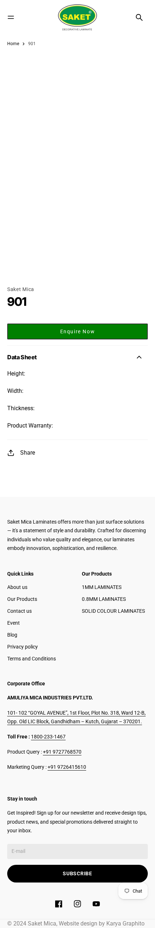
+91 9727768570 (62, 752)
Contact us (19, 611)
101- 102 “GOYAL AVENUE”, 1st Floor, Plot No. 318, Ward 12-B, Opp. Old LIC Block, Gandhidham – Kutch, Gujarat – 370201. (76, 717)
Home (13, 43)
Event (13, 623)
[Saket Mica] (77, 17)
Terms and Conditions (31, 659)
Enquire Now (77, 331)
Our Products (22, 599)
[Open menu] (10, 17)
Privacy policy (22, 647)
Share (27, 452)
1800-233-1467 (48, 737)
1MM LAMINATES (101, 587)
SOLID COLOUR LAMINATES (113, 611)
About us (17, 587)
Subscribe (77, 873)
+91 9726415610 (67, 767)
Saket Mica (20, 289)
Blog (12, 635)
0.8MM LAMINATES (104, 599)
